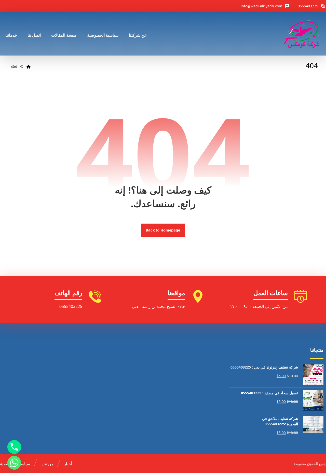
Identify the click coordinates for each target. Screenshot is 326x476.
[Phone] (14, 447)
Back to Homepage (163, 230)
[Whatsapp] (14, 463)
